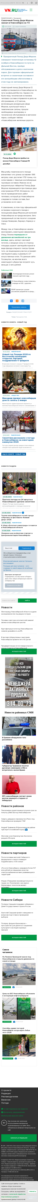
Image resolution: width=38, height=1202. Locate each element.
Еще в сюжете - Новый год (13, 454)
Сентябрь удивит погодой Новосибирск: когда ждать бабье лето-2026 (16, 1030)
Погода (5, 1103)
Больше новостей (19, 651)
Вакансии (6, 1100)
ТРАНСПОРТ (6, 987)
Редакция (6, 1093)
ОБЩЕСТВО (15, 395)
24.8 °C (12, 3)
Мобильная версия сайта (12, 1116)
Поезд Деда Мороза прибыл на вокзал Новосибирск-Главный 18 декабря (16, 161)
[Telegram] (23, 301)
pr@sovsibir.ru (30, 1170)
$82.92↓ (18, 3)
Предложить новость (19, 307)
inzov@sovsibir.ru (16, 1168)
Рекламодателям (9, 1096)
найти (27, 600)
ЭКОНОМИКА (6, 1021)
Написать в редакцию (19, 1138)
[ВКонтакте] (11, 301)
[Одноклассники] (17, 301)
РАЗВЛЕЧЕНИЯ (16, 351)
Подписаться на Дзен (14, 585)
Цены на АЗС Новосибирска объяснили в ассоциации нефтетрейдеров (18, 995)
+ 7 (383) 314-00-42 (21, 1166)
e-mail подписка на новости (16, 1109)
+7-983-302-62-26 (12, 1172)
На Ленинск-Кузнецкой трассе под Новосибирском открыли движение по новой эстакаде (18, 959)
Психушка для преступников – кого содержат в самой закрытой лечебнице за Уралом (18, 568)
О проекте (6, 1090)
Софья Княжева (20, 26)
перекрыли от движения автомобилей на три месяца (16, 237)
